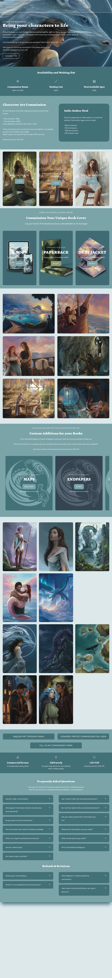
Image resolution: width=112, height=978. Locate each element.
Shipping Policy (64, 916)
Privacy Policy (64, 919)
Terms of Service (65, 926)
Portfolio (6, 919)
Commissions (8, 923)
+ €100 (56, 183)
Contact (6, 929)
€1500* (92, 263)
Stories (5, 926)
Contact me (11, 56)
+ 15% (92, 181)
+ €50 (19, 181)
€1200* (56, 263)
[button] (102, 6)
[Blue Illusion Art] (56, 6)
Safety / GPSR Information (69, 929)
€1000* (19, 263)
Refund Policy (64, 923)
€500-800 (29, 486)
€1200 (79, 486)
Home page (7, 916)
